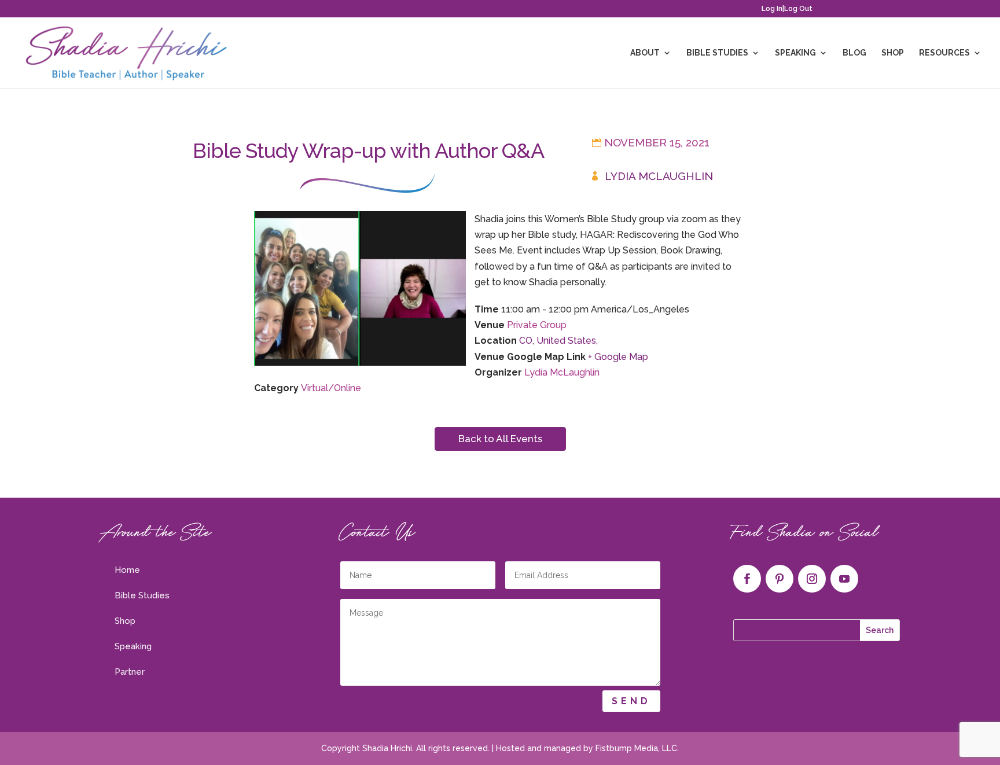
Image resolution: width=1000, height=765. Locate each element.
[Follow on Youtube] (844, 579)
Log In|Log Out (787, 9)
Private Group (537, 324)
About (645, 53)
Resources (944, 53)
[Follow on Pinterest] (779, 579)
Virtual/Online (331, 387)
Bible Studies (717, 53)
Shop (892, 53)
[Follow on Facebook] (747, 579)
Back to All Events (500, 438)
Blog (854, 53)
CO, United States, (558, 340)
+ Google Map (618, 356)
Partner (130, 672)
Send (631, 701)
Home (127, 570)
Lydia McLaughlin (659, 176)
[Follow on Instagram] (812, 579)
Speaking (795, 53)
